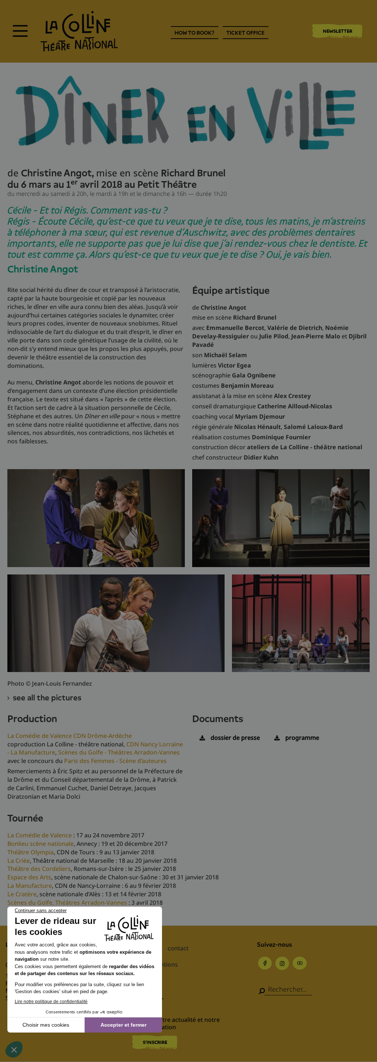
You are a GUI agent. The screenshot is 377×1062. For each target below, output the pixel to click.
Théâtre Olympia (30, 852)
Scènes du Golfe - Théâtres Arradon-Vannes (119, 752)
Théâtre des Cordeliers (39, 869)
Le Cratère (21, 894)
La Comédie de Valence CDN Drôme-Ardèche (69, 736)
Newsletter (337, 31)
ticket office (245, 32)
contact (178, 948)
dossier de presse (235, 738)
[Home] (79, 31)
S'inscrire (155, 1042)
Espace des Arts (29, 877)
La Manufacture (29, 886)
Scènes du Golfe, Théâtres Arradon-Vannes (67, 903)
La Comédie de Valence (39, 835)
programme (302, 738)
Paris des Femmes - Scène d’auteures (115, 761)
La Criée (18, 861)
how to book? (194, 32)
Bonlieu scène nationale (40, 844)
